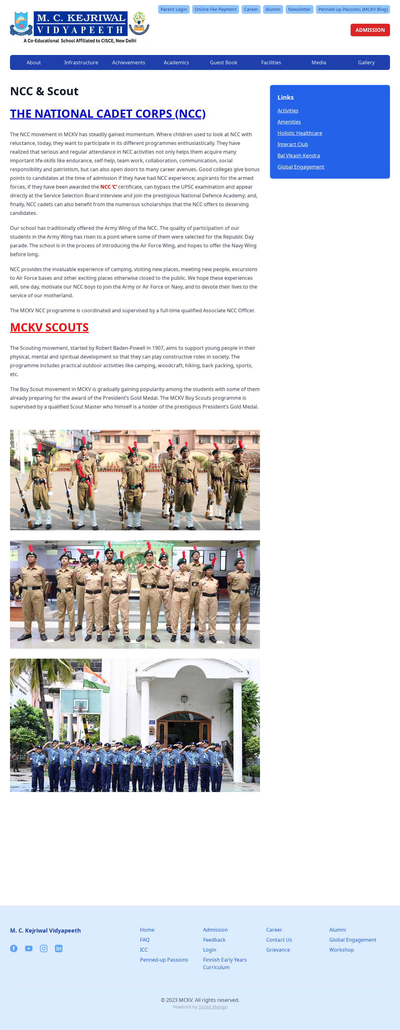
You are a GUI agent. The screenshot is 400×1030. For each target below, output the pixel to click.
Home (147, 929)
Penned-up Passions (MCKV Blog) (353, 9)
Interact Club (293, 144)
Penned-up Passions (164, 959)
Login (209, 949)
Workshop (341, 949)
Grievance (278, 949)
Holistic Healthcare (300, 133)
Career (251, 9)
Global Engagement (301, 166)
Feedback (214, 939)
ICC (144, 949)
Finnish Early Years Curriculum (225, 963)
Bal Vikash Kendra (299, 155)
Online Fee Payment (216, 9)
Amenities (289, 121)
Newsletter (299, 9)
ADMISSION (370, 30)
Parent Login (174, 9)
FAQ (145, 939)
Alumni (273, 9)
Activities (288, 110)
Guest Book (224, 62)
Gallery (366, 62)
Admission (215, 929)
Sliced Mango (213, 1007)
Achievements (128, 62)
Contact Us (279, 939)
